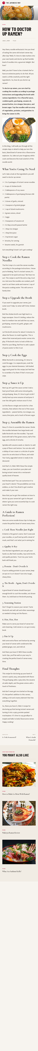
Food (4, 24)
